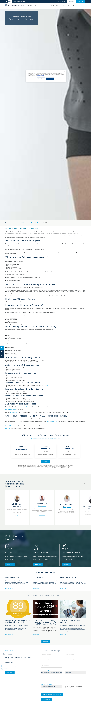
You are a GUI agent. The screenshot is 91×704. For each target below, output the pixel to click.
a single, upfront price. (62, 406)
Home (13, 222)
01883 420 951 (62, 1)
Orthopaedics (40, 222)
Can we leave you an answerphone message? (74, 687)
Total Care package (28, 406)
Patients (10, 1)
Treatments (33, 222)
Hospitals (18, 222)
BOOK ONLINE (80, 1)
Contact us (7, 428)
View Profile (17, 515)
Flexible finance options (10, 409)
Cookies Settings (41, 78)
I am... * (66, 670)
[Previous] (79, 484)
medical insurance (14, 412)
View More (45, 641)
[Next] (84, 484)
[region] (46, 76)
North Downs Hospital (25, 222)
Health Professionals (21, 1)
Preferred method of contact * (46, 684)
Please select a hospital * (46, 670)
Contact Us (71, 1)
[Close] (64, 71)
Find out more (10, 564)
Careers (14, 1)
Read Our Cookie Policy (40, 75)
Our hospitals (8, 425)
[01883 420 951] (2, 348)
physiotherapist (47, 385)
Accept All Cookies (50, 78)
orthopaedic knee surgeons (52, 421)
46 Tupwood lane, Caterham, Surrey (15, 666)
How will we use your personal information (52, 694)
